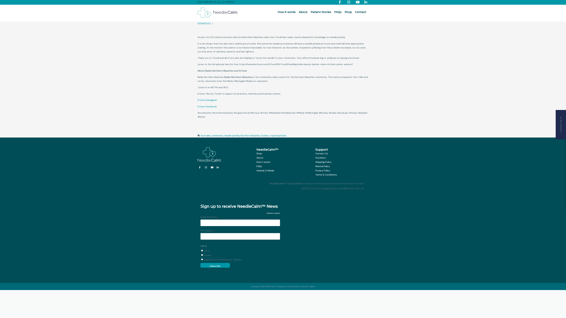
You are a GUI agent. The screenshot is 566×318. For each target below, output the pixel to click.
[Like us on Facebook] (341, 2)
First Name (207, 231)
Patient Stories (321, 12)
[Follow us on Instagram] (349, 2)
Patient (208, 255)
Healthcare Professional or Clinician (223, 259)
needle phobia (232, 135)
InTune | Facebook (207, 106)
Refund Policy (322, 166)
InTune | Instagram (207, 100)
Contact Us (321, 153)
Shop (348, 12)
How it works (287, 12)
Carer (207, 250)
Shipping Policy (323, 162)
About (303, 12)
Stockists (320, 157)
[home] (218, 17)
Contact (360, 12)
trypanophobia (278, 135)
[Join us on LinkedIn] (366, 2)
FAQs (337, 12)
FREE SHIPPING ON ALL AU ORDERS (216, 2)
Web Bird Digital (308, 286)
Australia (205, 135)
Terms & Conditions (326, 174)
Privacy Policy (322, 170)
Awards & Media (265, 170)
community (217, 135)
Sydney (265, 135)
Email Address (208, 217)
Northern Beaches (250, 135)
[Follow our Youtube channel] (358, 2)
